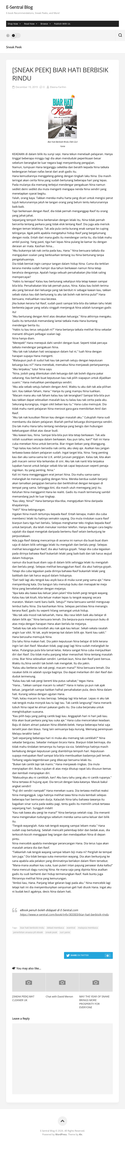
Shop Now (13, 23)
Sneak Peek (14, 47)
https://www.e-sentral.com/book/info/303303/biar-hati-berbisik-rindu (64, 914)
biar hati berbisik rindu (32, 927)
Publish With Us (62, 23)
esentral (71, 927)
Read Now (29, 23)
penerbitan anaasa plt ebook (28, 932)
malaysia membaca (88, 927)
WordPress (61, 1134)
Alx (80, 1134)
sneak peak (51, 932)
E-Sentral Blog (19, 7)
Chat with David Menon (59, 996)
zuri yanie (65, 932)
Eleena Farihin (58, 87)
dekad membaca (55, 927)
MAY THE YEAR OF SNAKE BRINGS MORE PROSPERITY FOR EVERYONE (94, 1002)
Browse (44, 23)
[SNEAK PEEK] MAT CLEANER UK (23, 998)
